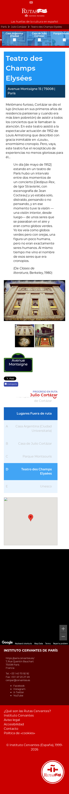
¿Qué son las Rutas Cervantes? (27, 711)
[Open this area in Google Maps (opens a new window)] (7, 642)
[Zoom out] (63, 636)
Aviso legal (12, 720)
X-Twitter (18, 692)
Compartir (12, 384)
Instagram (19, 689)
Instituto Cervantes (19, 715)
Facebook (19, 685)
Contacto (11, 729)
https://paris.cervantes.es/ (20, 658)
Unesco (46, 486)
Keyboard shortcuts (23, 644)
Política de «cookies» (19, 733)
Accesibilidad (14, 724)
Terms (48, 644)
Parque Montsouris (37, 456)
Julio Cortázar (19, 26)
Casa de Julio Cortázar (35, 443)
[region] (34, 597)
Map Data (38, 644)
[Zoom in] (63, 629)
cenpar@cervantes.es (18, 680)
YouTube (18, 695)
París (4, 26)
